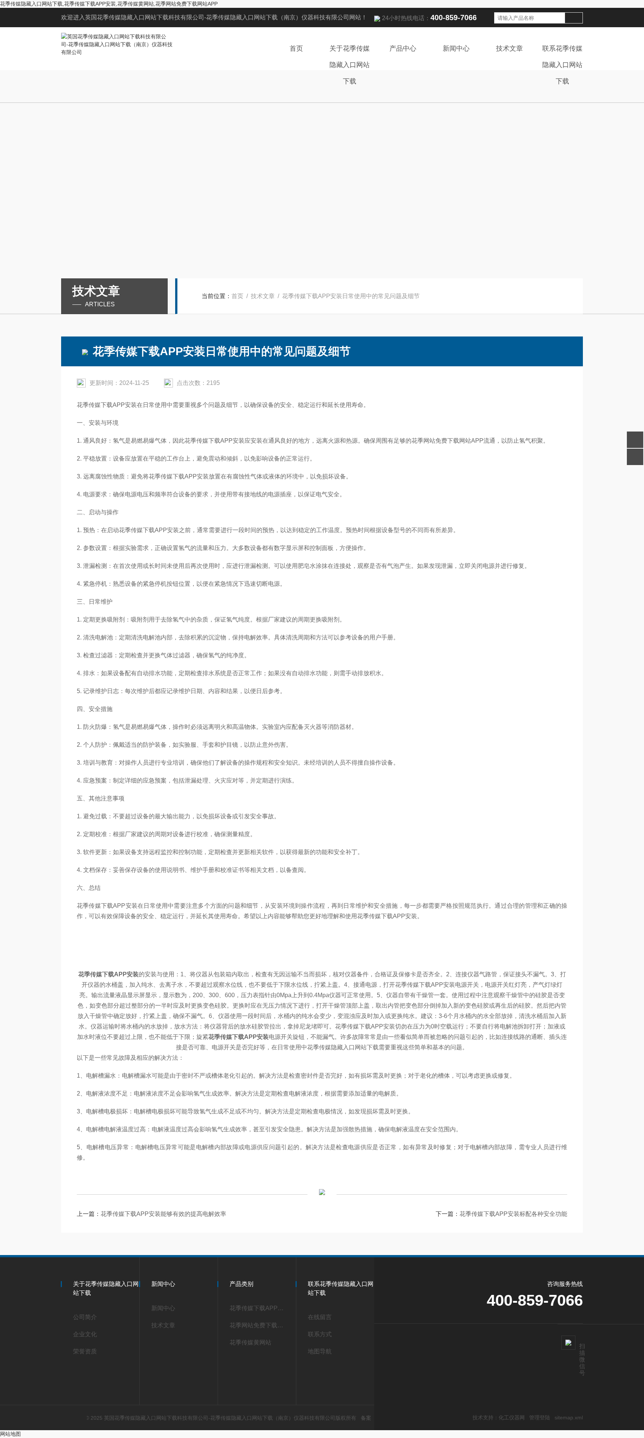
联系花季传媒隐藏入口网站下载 (562, 65)
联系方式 (320, 1334)
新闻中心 (456, 48)
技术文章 (509, 48)
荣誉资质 (85, 1351)
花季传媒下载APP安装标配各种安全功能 (513, 1214)
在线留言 (320, 1317)
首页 (296, 48)
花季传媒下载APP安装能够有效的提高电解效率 (163, 1214)
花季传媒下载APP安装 (259, 1308)
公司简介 (85, 1317)
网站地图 (10, 1434)
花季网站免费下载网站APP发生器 (259, 1325)
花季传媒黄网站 (250, 1342)
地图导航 (320, 1351)
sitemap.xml (569, 1417)
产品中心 (402, 48)
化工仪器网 (512, 1417)
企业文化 (85, 1334)
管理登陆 (539, 1417)
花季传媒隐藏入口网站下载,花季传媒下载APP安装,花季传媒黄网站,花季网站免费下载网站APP (109, 4)
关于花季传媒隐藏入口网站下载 (349, 65)
